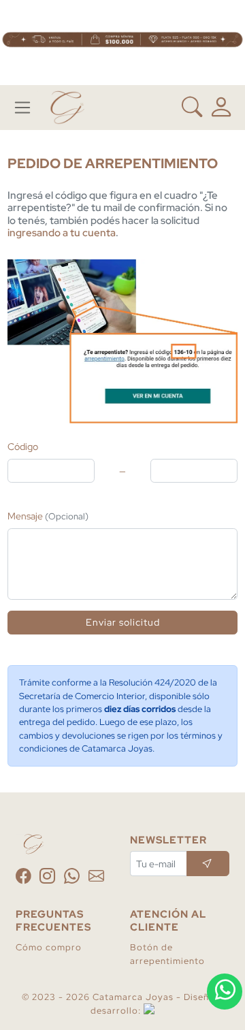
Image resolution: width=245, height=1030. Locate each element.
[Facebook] (25, 878)
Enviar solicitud (123, 621)
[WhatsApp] (73, 878)
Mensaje (47, 515)
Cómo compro (49, 947)
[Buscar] (192, 107)
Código (22, 446)
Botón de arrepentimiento (167, 954)
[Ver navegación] (23, 107)
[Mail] (96, 878)
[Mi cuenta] (221, 107)
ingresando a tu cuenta (61, 233)
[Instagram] (49, 878)
